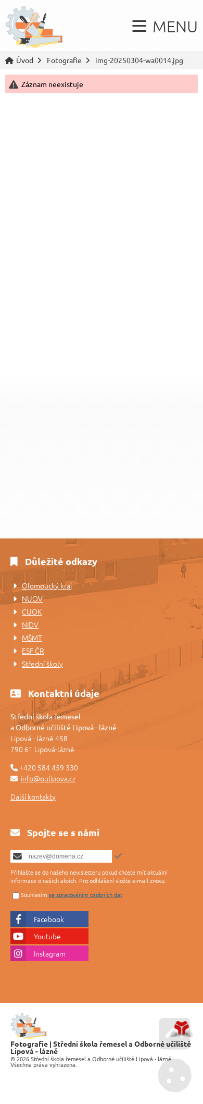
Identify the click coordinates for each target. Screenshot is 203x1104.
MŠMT (32, 637)
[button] (165, 26)
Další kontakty (33, 796)
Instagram (50, 953)
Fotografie (64, 60)
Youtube (47, 936)
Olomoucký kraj (47, 585)
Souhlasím (34, 894)
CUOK (32, 611)
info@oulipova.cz (48, 778)
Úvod (34, 28)
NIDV (30, 624)
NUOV (32, 598)
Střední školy (42, 663)
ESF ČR (33, 650)
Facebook (49, 919)
